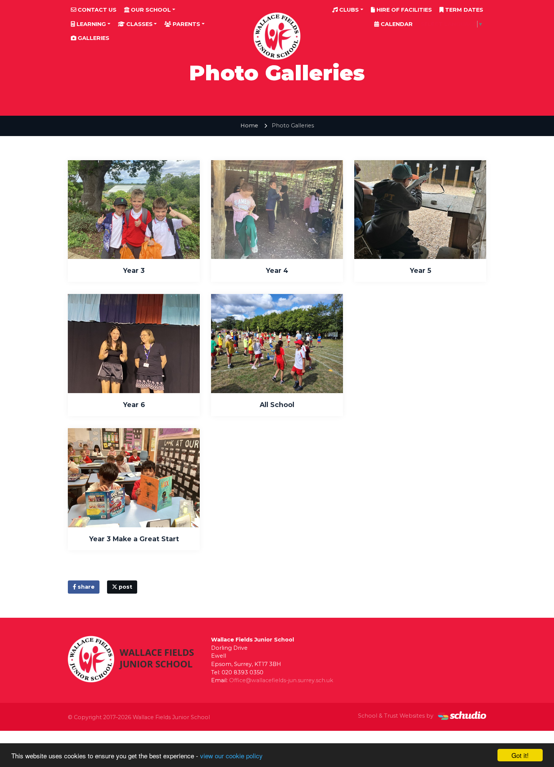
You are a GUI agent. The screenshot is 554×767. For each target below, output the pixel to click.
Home (249, 125)
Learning (90, 24)
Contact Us (96, 9)
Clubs (348, 9)
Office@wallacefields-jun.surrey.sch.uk (281, 680)
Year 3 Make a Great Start (134, 539)
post (124, 586)
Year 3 (134, 270)
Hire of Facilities (403, 9)
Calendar (396, 24)
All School (277, 405)
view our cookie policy (231, 755)
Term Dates (463, 9)
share (85, 586)
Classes (139, 24)
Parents (185, 24)
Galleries (92, 38)
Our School (150, 9)
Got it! (520, 755)
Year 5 (420, 270)
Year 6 (134, 405)
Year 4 (277, 270)
